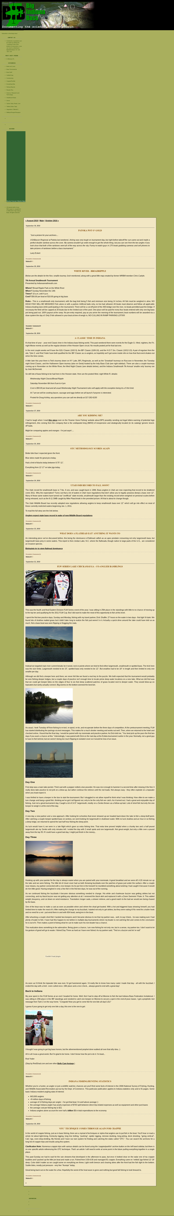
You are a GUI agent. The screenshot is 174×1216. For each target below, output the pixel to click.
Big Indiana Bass (87, 15)
